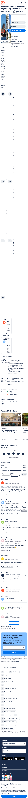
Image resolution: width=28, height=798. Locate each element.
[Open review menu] (25, 483)
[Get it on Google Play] (7, 759)
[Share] (25, 11)
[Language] (21, 3)
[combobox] (15, 475)
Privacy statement (15, 661)
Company (4, 767)
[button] (5, 11)
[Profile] (25, 3)
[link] (11, 427)
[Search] (18, 3)
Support (4, 764)
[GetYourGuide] (3, 3)
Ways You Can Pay (7, 773)
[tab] (10, 667)
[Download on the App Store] (19, 759)
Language (4, 740)
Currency (4, 747)
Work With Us (5, 771)
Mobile (4, 755)
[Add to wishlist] (19, 415)
